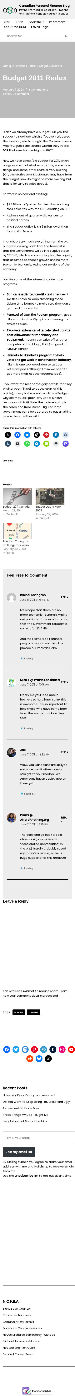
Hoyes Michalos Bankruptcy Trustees (29, 1335)
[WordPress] (43, 1049)
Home (32, 66)
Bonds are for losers (17, 1315)
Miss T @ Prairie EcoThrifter (40, 680)
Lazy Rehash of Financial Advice (25, 1121)
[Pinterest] (34, 1049)
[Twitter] (15, 1049)
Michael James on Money (21, 1341)
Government (21, 94)
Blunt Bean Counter (17, 1309)
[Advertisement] (37, 1238)
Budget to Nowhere (17, 136)
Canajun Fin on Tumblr (18, 1322)
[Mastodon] (25, 1049)
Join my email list (19, 1152)
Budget (18, 1012)
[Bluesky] (39, 1058)
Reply (64, 597)
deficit (7, 94)
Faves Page (39, 27)
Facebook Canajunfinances (22, 1328)
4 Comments (37, 90)
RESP (7, 22)
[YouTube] (71, 1049)
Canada (33, 1012)
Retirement (57, 22)
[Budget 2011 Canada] (17, 496)
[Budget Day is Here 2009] (50, 496)
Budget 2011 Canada (16, 507)
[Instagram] (62, 1049)
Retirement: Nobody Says (21, 1108)
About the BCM (15, 27)
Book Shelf (36, 22)
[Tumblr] (52, 1049)
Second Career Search (19, 1354)
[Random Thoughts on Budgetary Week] (17, 531)
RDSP (19, 22)
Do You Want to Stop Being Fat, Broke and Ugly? (37, 1102)
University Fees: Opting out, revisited (29, 1095)
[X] (48, 1058)
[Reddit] (29, 1058)
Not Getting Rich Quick (19, 1348)
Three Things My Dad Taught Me (25, 1115)
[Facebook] (6, 1049)
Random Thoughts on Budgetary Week (16, 543)
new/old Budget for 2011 (42, 161)
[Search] (66, 36)
